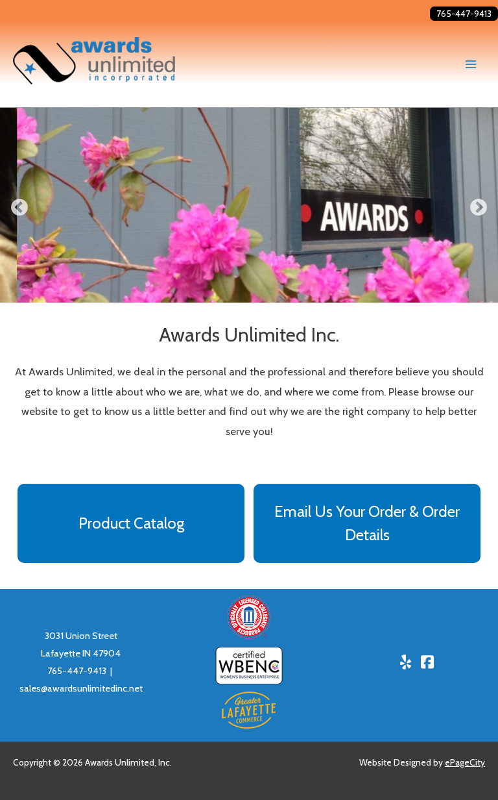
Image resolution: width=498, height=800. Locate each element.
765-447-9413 (464, 13)
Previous (19, 208)
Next (478, 208)
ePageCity (465, 762)
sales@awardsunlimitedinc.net (81, 688)
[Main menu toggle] (470, 64)
